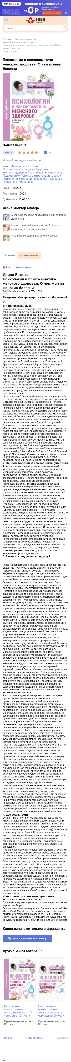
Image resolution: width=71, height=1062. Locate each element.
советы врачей (51, 175)
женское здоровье (15, 172)
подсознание (11, 175)
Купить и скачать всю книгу (27, 938)
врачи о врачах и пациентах (46, 172)
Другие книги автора (20, 951)
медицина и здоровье (48, 178)
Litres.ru (7, 1037)
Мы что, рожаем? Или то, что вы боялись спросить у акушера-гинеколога (34, 227)
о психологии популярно (19, 169)
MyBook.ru (62, 1037)
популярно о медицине (18, 181)
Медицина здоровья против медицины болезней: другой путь (39, 217)
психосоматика (30, 175)
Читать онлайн (29, 255)
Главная (7, 39)
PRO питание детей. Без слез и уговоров (34, 235)
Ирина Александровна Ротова (18, 42)
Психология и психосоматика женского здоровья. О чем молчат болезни (18, 1011)
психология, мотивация (18, 178)
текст (9, 152)
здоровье (42, 169)
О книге (10, 255)
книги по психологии (25, 39)
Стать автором (34, 1037)
